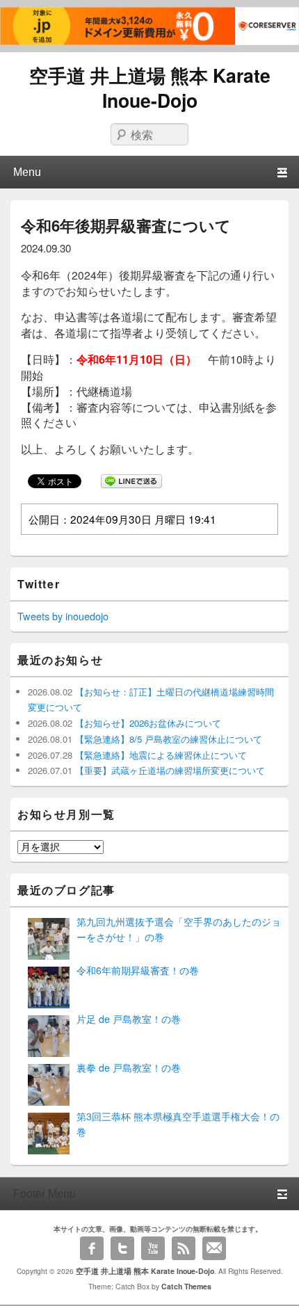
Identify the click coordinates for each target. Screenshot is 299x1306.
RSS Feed (183, 1248)
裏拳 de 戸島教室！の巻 (128, 1067)
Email (214, 1248)
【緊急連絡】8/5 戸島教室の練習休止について (167, 738)
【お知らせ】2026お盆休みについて (146, 722)
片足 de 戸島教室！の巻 (128, 1019)
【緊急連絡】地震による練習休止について (159, 754)
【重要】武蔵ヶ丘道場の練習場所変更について (168, 770)
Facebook (92, 1248)
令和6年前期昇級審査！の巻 (137, 970)
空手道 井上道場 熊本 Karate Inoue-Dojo (149, 87)
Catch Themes (186, 1286)
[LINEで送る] (131, 480)
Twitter (122, 1248)
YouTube (153, 1248)
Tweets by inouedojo (62, 615)
